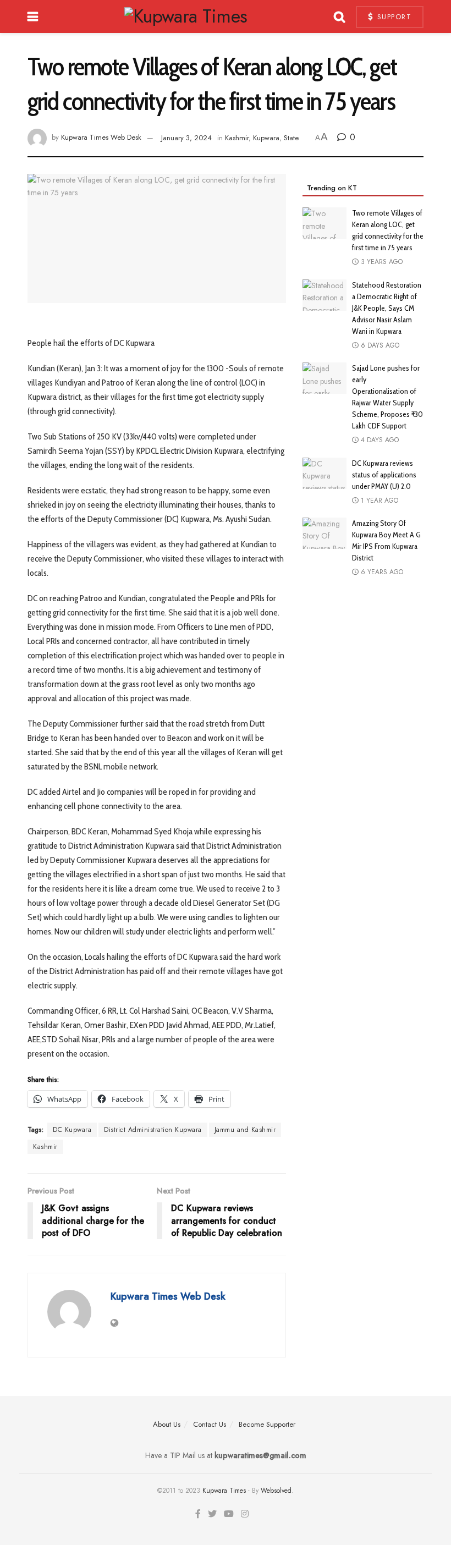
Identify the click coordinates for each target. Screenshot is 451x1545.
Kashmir (237, 138)
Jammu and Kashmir (245, 1130)
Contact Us (209, 1424)
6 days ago (379, 345)
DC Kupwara (72, 1130)
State (291, 138)
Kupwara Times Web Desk (101, 138)
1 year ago (378, 500)
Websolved (276, 1490)
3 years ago (381, 262)
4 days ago (379, 440)
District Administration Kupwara (153, 1130)
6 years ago (381, 572)
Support (392, 17)
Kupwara (266, 138)
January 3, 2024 (186, 138)
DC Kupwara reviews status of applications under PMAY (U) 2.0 (384, 474)
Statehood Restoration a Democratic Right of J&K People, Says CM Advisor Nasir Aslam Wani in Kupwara (386, 308)
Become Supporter (267, 1424)
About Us (166, 1424)
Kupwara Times (224, 1490)
